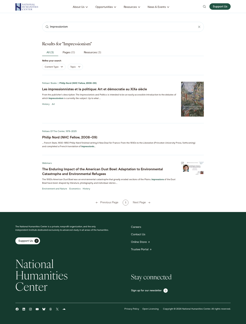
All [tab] (50, 52)
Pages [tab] (69, 52)
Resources (130, 7)
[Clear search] (199, 26)
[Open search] (204, 6)
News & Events (157, 7)
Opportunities (104, 7)
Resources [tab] (92, 52)
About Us (78, 7)
